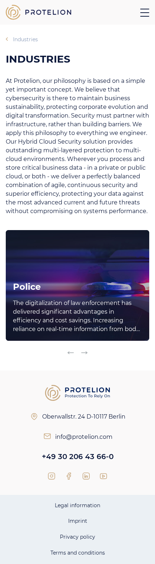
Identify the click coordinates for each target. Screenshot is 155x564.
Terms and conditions (77, 553)
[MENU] (144, 12)
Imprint (77, 521)
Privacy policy (77, 537)
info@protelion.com (83, 436)
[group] (77, 285)
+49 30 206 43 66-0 (78, 456)
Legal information (77, 505)
